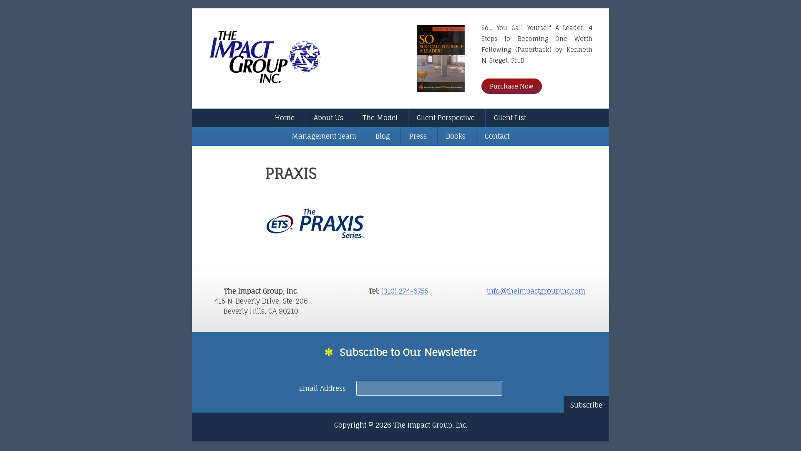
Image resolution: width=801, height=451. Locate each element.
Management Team (324, 136)
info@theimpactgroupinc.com (536, 291)
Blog (382, 136)
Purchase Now (512, 86)
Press (418, 136)
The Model (380, 118)
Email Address (323, 388)
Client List (510, 118)
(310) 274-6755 (404, 291)
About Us (328, 118)
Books (456, 136)
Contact (497, 136)
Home (285, 118)
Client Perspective (446, 118)
